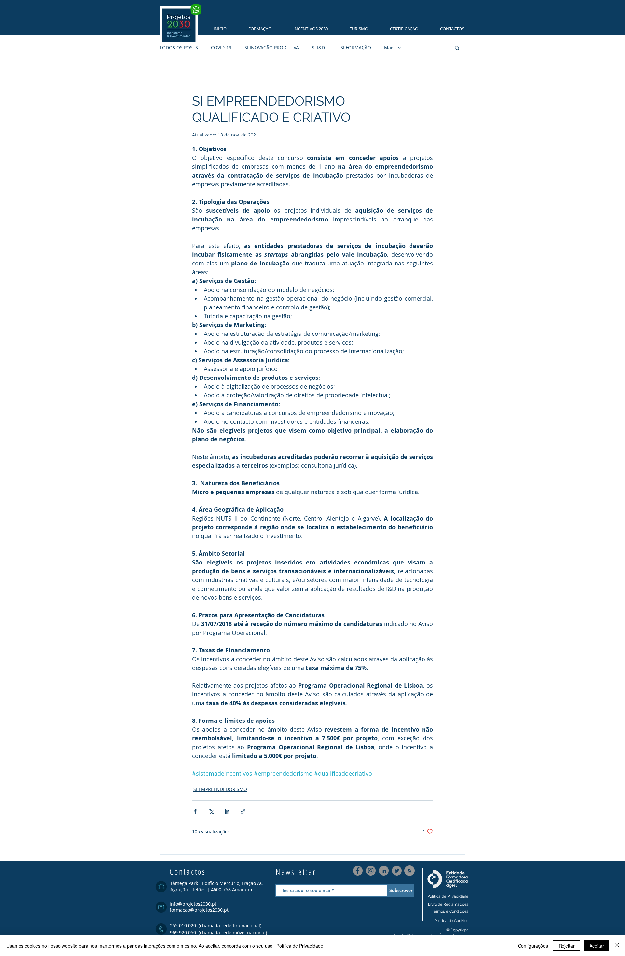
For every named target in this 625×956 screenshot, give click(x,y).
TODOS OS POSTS (179, 47)
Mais (389, 47)
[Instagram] (371, 871)
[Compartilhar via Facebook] (195, 811)
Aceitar (597, 945)
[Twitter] (397, 871)
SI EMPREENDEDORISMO (220, 789)
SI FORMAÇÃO (355, 47)
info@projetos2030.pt (193, 904)
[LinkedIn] (384, 871)
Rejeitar (567, 945)
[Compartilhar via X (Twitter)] (211, 811)
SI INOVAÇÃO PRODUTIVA (271, 47)
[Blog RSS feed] (409, 871)
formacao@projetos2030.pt (199, 910)
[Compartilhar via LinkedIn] (227, 811)
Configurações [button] (533, 945)
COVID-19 (221, 47)
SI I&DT (319, 47)
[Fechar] (617, 945)
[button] (255, 29)
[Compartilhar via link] (243, 811)
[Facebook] (358, 871)
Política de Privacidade (299, 945)
